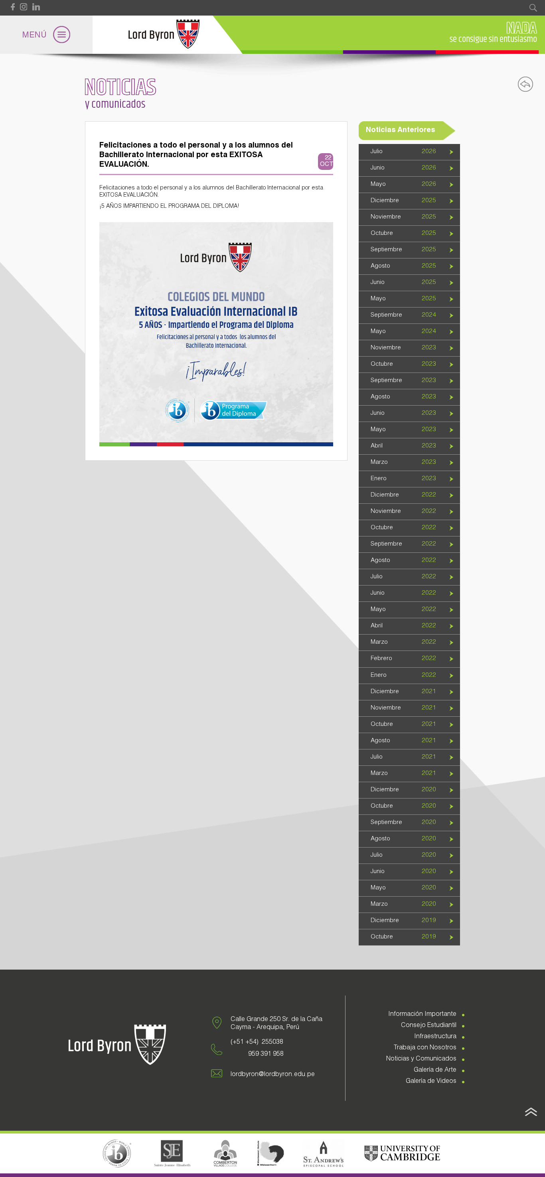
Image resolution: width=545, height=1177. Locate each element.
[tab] (409, 152)
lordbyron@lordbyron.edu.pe (273, 1075)
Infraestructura (435, 1037)
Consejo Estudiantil (428, 1026)
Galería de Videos (431, 1081)
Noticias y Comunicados (421, 1059)
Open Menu (46, 34)
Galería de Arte (435, 1070)
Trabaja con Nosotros (425, 1048)
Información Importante (422, 1014)
